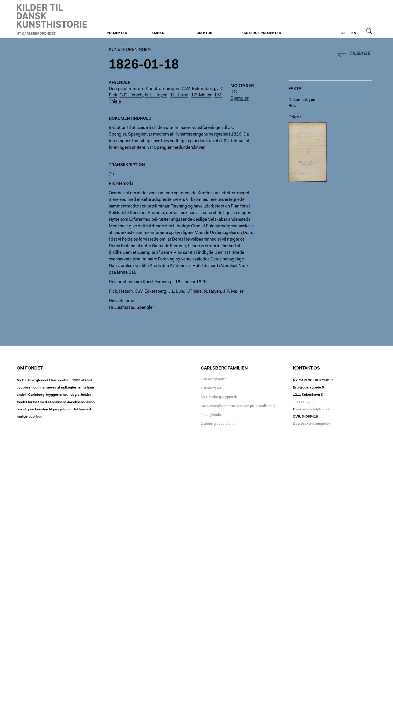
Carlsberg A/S (211, 388)
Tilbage (359, 53)
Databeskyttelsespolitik (312, 424)
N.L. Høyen (156, 95)
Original (295, 117)
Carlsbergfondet (213, 379)
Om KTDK (204, 33)
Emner (158, 33)
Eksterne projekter (261, 33)
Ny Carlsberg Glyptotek (219, 397)
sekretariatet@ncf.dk (313, 409)
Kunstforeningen (52, 19)
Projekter (117, 33)
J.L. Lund (179, 95)
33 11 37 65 (305, 402)
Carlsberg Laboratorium (219, 424)
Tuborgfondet (211, 415)
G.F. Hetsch (131, 95)
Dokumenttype (302, 100)
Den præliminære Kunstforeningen (144, 89)
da (343, 33)
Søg (369, 31)
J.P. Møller (201, 95)
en (353, 33)
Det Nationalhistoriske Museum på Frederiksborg (238, 406)
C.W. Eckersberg (198, 89)
